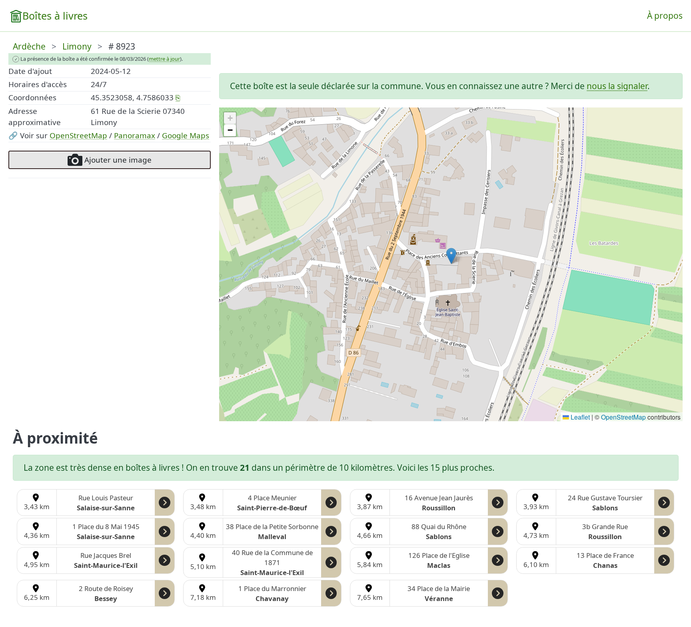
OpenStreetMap (78, 135)
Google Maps (185, 135)
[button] (451, 256)
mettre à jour (164, 58)
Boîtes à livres (55, 15)
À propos (665, 15)
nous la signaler (617, 86)
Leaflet (579, 416)
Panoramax (134, 135)
